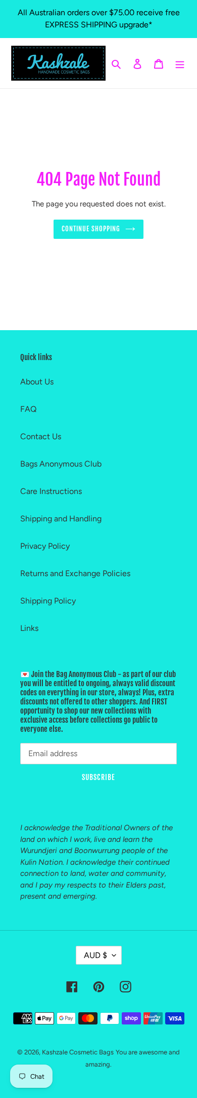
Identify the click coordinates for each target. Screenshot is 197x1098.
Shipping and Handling (61, 518)
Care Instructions (51, 491)
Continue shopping (91, 229)
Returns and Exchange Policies (75, 573)
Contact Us (40, 436)
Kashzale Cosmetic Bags (78, 1052)
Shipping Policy (48, 601)
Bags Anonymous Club (61, 464)
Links (29, 628)
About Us (37, 381)
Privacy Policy (45, 546)
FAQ (28, 409)
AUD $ (95, 955)
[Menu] (179, 63)
